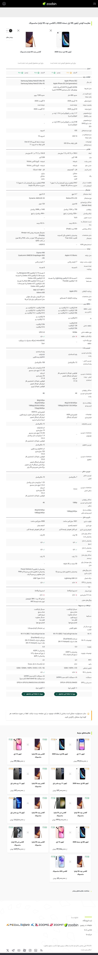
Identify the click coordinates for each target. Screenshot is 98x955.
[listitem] (70, 751)
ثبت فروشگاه (87, 921)
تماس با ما (88, 930)
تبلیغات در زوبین (86, 925)
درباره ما (89, 935)
